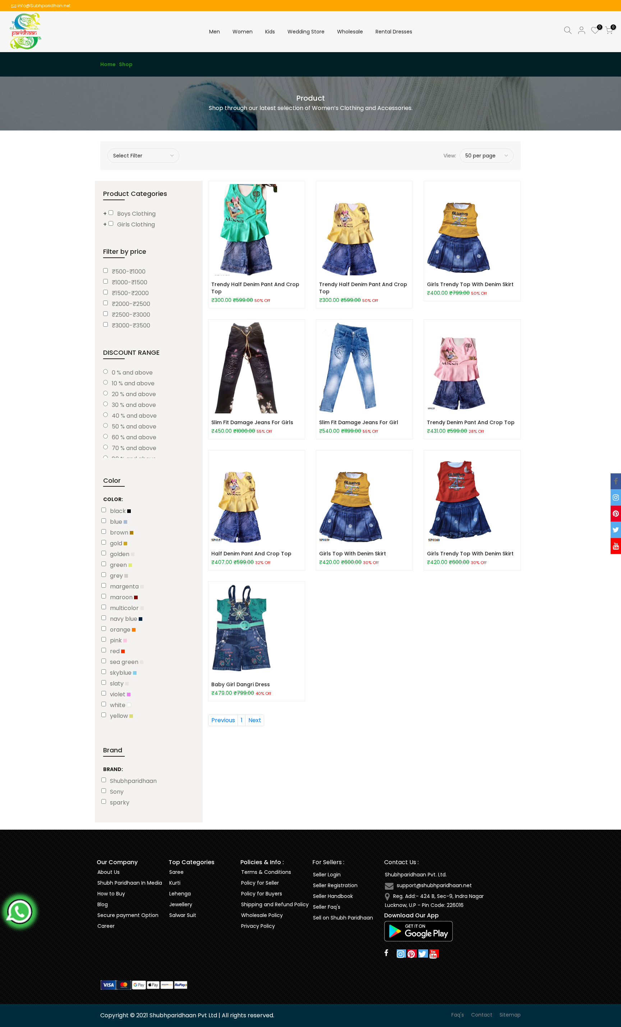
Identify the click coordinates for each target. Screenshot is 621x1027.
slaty (117, 683)
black (118, 511)
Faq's (457, 1014)
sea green (125, 662)
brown (120, 532)
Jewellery (180, 904)
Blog (102, 904)
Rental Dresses (394, 31)
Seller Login (327, 874)
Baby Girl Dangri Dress (240, 684)
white (118, 705)
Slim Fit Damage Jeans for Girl (358, 422)
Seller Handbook (333, 896)
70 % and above (134, 448)
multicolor (125, 608)
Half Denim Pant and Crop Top (251, 553)
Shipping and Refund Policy (275, 904)
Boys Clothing (136, 214)
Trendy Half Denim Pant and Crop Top (255, 288)
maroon (122, 597)
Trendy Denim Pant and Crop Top (471, 422)
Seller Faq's (326, 907)
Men (214, 31)
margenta (125, 586)
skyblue (121, 673)
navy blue (124, 619)
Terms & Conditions (266, 872)
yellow (119, 716)
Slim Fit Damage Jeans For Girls (252, 422)
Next (254, 720)
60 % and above (134, 437)
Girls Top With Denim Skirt (352, 553)
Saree (176, 872)
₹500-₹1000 (129, 271)
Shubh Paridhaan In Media (129, 882)
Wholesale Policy (262, 915)
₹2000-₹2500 (131, 304)
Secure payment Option (127, 915)
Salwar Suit (182, 915)
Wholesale (350, 31)
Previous (223, 720)
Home (108, 64)
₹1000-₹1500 (129, 282)
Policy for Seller (260, 882)
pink (116, 640)
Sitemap (510, 1014)
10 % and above (133, 383)
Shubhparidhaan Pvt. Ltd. (416, 874)
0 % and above (132, 372)
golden (120, 554)
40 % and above (134, 416)
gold (117, 543)
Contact (481, 1014)
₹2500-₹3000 (131, 315)
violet (118, 694)
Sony (117, 792)
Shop (126, 64)
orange (121, 629)
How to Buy (111, 893)
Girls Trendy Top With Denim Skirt (470, 284)
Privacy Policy (258, 926)
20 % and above (134, 394)
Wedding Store (306, 31)
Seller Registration (335, 885)
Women (243, 31)
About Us (108, 872)
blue (117, 522)
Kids (270, 31)
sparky (119, 802)
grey (117, 576)
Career (106, 926)
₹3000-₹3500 (131, 325)
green (119, 565)
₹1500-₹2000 (130, 293)
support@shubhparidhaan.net (434, 885)
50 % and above (134, 426)
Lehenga (180, 893)
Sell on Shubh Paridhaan (343, 917)
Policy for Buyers (261, 893)
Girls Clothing (136, 224)
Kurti (174, 882)
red (115, 651)
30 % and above (134, 405)
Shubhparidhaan (133, 781)
